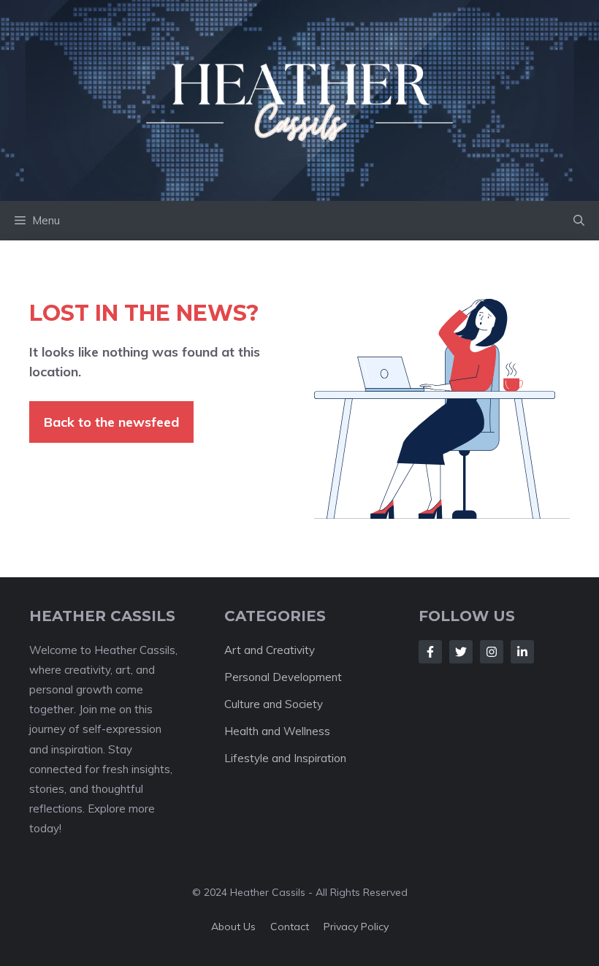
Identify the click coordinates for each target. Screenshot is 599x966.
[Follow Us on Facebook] (430, 651)
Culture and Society (273, 704)
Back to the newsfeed (111, 422)
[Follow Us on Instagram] (491, 651)
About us (233, 926)
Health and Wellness (277, 731)
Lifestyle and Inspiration (285, 758)
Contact (289, 926)
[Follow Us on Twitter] (461, 651)
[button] (579, 220)
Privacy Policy (356, 926)
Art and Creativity (269, 650)
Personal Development (283, 677)
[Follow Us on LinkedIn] (522, 651)
